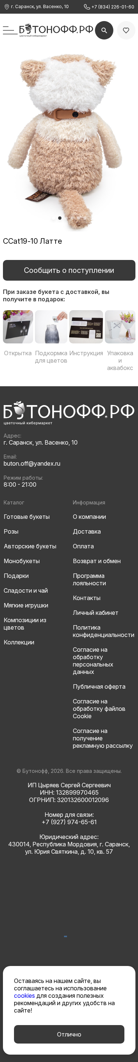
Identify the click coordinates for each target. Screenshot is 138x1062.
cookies (25, 995)
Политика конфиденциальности (103, 631)
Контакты (86, 598)
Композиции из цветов (25, 623)
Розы (11, 531)
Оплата (83, 546)
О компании (89, 516)
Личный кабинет (95, 612)
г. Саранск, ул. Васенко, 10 (39, 6)
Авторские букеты (30, 546)
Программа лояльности (89, 579)
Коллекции (19, 642)
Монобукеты (22, 561)
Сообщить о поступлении (69, 270)
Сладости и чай (26, 590)
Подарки (16, 575)
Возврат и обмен (97, 561)
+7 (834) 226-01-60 (112, 7)
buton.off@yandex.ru (32, 463)
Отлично (69, 1034)
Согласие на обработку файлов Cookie (99, 709)
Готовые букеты (27, 516)
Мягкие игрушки (26, 605)
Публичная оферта (99, 686)
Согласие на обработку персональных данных (93, 660)
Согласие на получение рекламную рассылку (103, 738)
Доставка (87, 531)
